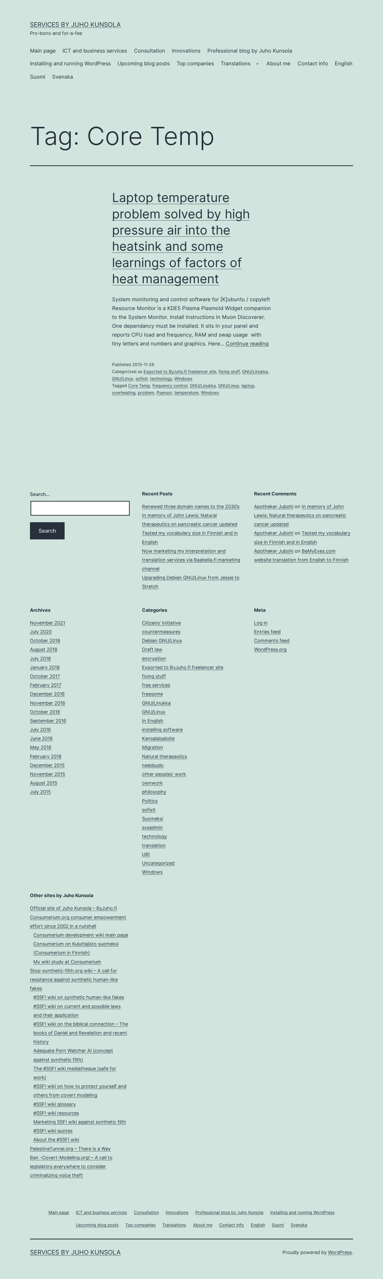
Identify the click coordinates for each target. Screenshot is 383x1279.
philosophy (154, 792)
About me (279, 63)
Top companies (195, 63)
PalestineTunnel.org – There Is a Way (70, 1148)
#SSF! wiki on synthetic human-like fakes (78, 997)
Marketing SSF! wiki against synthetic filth (79, 1122)
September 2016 (48, 720)
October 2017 (45, 676)
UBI (146, 854)
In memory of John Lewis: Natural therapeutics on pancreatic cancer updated (300, 515)
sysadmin (152, 827)
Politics (150, 801)
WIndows (183, 378)
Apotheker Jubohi (273, 506)
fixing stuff (229, 371)
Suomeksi (152, 818)
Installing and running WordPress (70, 63)
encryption (154, 658)
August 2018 (43, 649)
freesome (152, 694)
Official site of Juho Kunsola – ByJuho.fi (73, 908)
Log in (261, 623)
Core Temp (139, 385)
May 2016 (40, 747)
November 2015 (47, 774)
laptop (248, 385)
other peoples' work (164, 774)
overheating (123, 392)
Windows (210, 392)
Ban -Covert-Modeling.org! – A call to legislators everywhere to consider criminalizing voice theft (71, 1166)
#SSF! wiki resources (56, 1113)
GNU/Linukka (255, 371)
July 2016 (40, 729)
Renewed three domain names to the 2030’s (190, 506)
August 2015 (43, 783)
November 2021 (47, 623)
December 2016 (47, 694)
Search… (40, 494)
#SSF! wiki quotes (52, 1130)
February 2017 (45, 685)
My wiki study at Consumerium (67, 962)
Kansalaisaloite (158, 738)
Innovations (186, 51)
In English (152, 720)
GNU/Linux (122, 378)
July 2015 (40, 792)
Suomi (37, 77)
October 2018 (45, 640)
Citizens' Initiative (161, 623)
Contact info (313, 63)
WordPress (340, 1252)
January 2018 (45, 667)
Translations (235, 63)
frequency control (170, 385)
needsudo (153, 765)
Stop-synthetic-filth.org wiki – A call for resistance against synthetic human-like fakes (74, 979)
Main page (43, 51)
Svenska (62, 77)
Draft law (152, 649)
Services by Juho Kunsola (75, 24)
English (344, 63)
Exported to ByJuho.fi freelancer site (180, 371)
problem (146, 392)
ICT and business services (95, 51)
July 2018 (40, 658)
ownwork (152, 783)
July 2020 (41, 631)
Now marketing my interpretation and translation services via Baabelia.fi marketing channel (191, 559)
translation (154, 845)
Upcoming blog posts (144, 63)
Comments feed (271, 640)
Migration (152, 747)
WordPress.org (270, 649)
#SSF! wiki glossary (54, 1104)
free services (156, 685)
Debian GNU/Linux (162, 640)
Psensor (164, 392)
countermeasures (161, 631)
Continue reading (247, 344)
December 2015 (47, 765)
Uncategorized (158, 863)
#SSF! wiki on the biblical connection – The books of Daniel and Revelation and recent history (80, 1032)
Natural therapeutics (164, 756)
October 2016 (45, 712)
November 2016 (47, 703)
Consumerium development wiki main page (80, 935)
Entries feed (267, 631)
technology (161, 378)
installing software (162, 729)
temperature (186, 392)
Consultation (149, 51)
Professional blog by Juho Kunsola (249, 51)
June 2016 (41, 738)
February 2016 (45, 756)
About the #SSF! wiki (56, 1139)
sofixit (141, 378)
